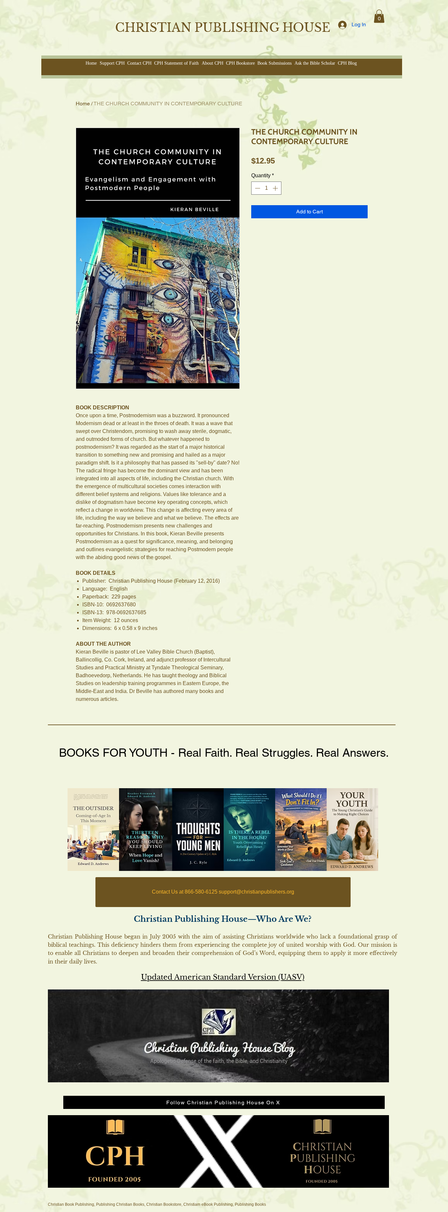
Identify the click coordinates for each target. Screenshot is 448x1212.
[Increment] (275, 188)
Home (83, 103)
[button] (379, 16)
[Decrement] (256, 188)
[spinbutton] (266, 188)
